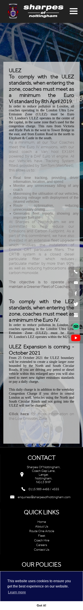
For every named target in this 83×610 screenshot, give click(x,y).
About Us (41, 526)
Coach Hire (41, 540)
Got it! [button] (41, 605)
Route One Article (41, 531)
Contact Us (41, 550)
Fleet (41, 536)
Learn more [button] (17, 592)
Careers (41, 545)
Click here (19, 413)
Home (41, 522)
